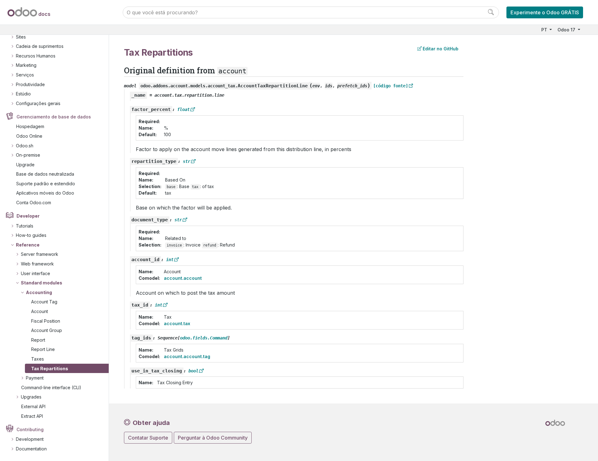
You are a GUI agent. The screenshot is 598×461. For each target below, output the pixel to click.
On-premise (28, 155)
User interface (35, 273)
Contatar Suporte (148, 438)
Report (38, 340)
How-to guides (31, 235)
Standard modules (41, 282)
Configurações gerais (38, 103)
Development (30, 439)
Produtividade (30, 84)
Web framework (37, 263)
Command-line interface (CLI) (51, 387)
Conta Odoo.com (33, 202)
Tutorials (24, 225)
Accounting (39, 292)
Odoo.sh (24, 145)
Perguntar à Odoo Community (213, 438)
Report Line (43, 349)
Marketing (26, 65)
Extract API (32, 416)
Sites (21, 36)
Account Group (46, 330)
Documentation (31, 448)
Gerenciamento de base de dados (54, 116)
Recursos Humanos (35, 55)
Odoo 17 (567, 29)
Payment (35, 377)
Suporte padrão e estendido (45, 183)
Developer (28, 216)
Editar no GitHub (440, 48)
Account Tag (44, 301)
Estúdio (23, 93)
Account (39, 311)
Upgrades (31, 396)
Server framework (39, 254)
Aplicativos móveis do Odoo (45, 193)
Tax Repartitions (49, 368)
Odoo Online (29, 136)
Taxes (37, 359)
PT (544, 29)
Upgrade (25, 164)
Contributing (30, 429)
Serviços (25, 74)
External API (33, 406)
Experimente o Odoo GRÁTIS (544, 12)
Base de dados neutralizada (45, 174)
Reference (28, 244)
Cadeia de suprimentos (40, 46)
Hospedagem (30, 126)
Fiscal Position (45, 321)
